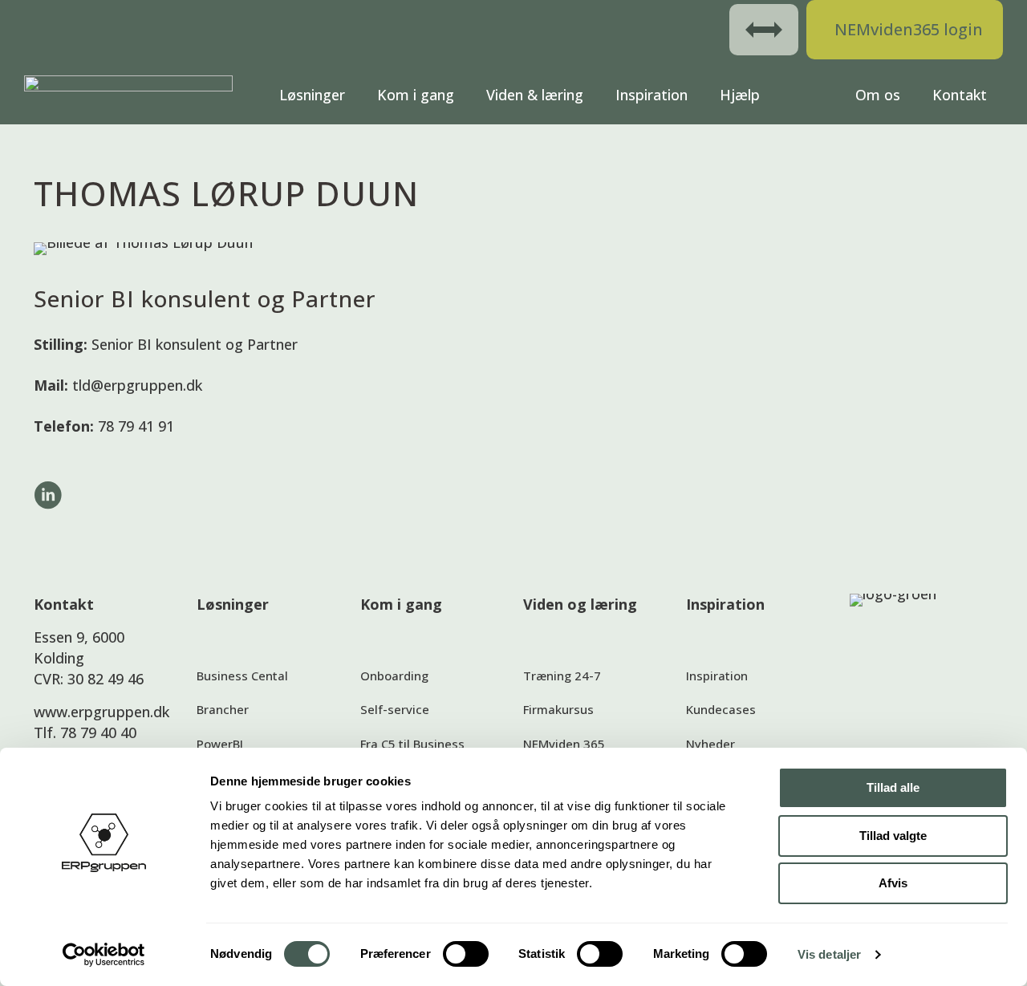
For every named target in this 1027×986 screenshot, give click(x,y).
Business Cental (242, 675)
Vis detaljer (829, 954)
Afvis (893, 883)
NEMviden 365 (564, 744)
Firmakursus (558, 709)
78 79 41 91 (136, 426)
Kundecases (721, 709)
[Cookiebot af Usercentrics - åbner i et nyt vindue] (104, 955)
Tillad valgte (893, 835)
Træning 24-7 (562, 675)
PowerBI (220, 744)
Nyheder (710, 744)
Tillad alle (893, 787)
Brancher (223, 709)
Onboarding (394, 675)
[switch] (466, 954)
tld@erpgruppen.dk (137, 385)
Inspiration (717, 675)
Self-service (394, 709)
